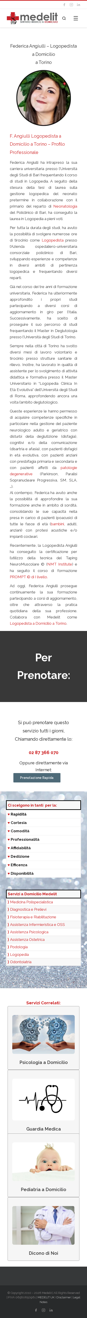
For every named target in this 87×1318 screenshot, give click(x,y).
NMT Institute (59, 564)
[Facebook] (64, 4)
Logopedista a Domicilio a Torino (38, 623)
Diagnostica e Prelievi (28, 909)
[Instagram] (71, 4)
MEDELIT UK (46, 1297)
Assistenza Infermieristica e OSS (37, 924)
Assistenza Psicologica (29, 932)
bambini (57, 524)
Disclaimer (63, 1297)
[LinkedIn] (78, 4)
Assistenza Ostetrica (27, 939)
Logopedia (19, 954)
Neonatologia (65, 206)
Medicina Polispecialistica (31, 902)
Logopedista (53, 240)
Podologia (19, 947)
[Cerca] (64, 18)
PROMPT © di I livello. (29, 577)
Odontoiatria (20, 962)
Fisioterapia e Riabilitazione (33, 917)
